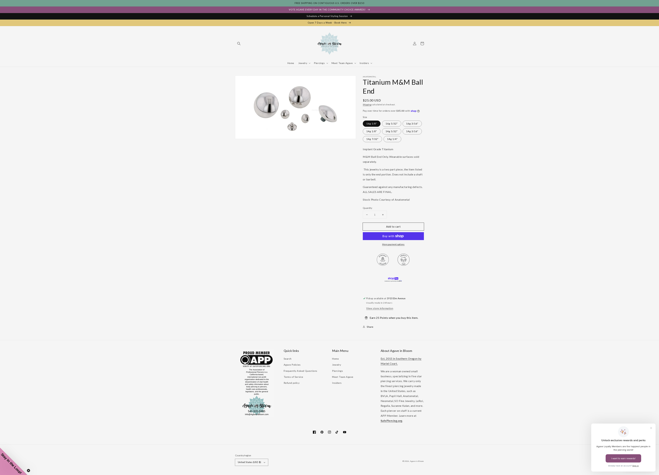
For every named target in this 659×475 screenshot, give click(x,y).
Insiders (337, 382)
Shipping (367, 104)
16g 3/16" (412, 123)
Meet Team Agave (342, 376)
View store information (379, 308)
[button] (239, 43)
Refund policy (292, 382)
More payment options (393, 244)
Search (288, 358)
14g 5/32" (392, 131)
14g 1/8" (371, 131)
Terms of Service (293, 376)
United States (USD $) (249, 462)
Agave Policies (292, 364)
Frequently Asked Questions (300, 370)
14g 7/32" (372, 139)
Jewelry (336, 364)
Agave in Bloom (417, 461)
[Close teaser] (28, 470)
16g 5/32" (392, 123)
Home (335, 358)
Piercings (337, 370)
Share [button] (370, 326)
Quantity (367, 208)
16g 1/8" (371, 123)
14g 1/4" (392, 139)
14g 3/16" (412, 131)
